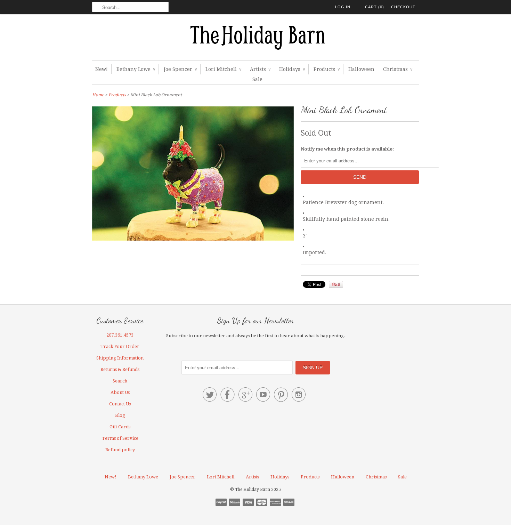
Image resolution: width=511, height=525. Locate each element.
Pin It (336, 284)
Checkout (403, 7)
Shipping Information (120, 358)
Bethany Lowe (135, 69)
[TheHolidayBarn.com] (255, 39)
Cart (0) (374, 7)
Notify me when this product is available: (347, 149)
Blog (120, 415)
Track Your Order (119, 346)
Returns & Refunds (119, 369)
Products (327, 69)
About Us (120, 392)
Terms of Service (120, 438)
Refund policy (120, 449)
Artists (260, 69)
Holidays (292, 69)
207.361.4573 (119, 335)
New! (101, 69)
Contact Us (120, 403)
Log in (342, 7)
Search (120, 380)
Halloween (361, 69)
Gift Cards (120, 426)
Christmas (397, 69)
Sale (257, 79)
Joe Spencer (180, 69)
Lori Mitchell (223, 69)
